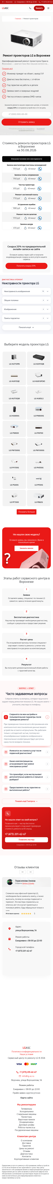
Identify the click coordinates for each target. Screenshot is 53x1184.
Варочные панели (26, 1119)
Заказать (40, 169)
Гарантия (26, 1146)
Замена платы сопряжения (26, 175)
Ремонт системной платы (26, 195)
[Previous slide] (22, 872)
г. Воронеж (8, 2)
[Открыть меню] (48, 8)
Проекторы (26, 1117)
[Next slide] (30, 872)
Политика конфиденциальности (27, 1051)
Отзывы (26, 1151)
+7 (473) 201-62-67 (15, 834)
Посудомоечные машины (26, 1130)
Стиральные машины (26, 1114)
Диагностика (26, 1154)
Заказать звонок (26, 548)
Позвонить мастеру (26, 840)
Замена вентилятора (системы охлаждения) (26, 165)
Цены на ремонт (26, 1148)
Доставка (26, 1143)
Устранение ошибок (26, 205)
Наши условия (26, 1054)
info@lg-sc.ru (28, 1076)
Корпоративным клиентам (26, 1159)
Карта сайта (26, 1097)
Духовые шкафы (26, 1125)
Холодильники (26, 1111)
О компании (26, 1140)
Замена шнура (26, 224)
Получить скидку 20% (26, 266)
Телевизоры (26, 1109)
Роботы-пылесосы (26, 1127)
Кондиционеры (26, 1122)
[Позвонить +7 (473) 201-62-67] (30, 8)
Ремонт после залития (26, 214)
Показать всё (7, 69)
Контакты (26, 1156)
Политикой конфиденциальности (32, 129)
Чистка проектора (26, 185)
